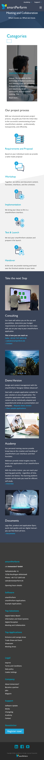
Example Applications (13, 604)
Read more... (14, 98)
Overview (10, 484)
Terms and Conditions (13, 666)
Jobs (6, 690)
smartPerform (10, 597)
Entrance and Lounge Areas (15, 637)
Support (37, 2)
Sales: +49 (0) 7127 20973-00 (16, 338)
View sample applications (16, 408)
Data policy (9, 669)
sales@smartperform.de (15, 341)
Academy (27, 2)
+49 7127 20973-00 (18, 577)
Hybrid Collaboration (20, 73)
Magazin (8, 694)
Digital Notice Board (12, 616)
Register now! (14, 731)
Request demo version (22, 406)
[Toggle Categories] (9, 41)
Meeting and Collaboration (15, 625)
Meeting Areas (10, 647)
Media (7, 709)
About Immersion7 (12, 684)
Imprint (8, 663)
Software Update (11, 706)
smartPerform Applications (15, 600)
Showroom (9, 643)
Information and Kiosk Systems (17, 619)
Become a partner (12, 687)
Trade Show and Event (13, 640)
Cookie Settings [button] (11, 672)
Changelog (9, 712)
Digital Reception (11, 622)
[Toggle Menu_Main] (40, 7)
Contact (9, 343)
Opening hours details (13, 585)
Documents (10, 533)
